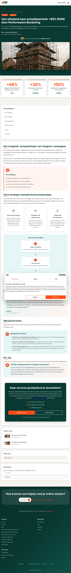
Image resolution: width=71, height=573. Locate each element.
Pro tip (6, 129)
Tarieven (39, 529)
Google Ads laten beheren (39, 398)
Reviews (3, 557)
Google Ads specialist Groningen (9, 532)
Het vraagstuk (8, 112)
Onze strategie (8, 117)
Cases (7, 11)
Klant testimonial (9, 121)
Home (2, 11)
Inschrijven (7, 476)
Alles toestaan (55, 297)
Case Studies (40, 522)
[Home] (4, 2)
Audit (38, 524)
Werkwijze (39, 527)
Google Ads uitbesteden (7, 537)
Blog (2, 527)
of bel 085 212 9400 (47, 499)
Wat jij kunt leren (9, 125)
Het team (7, 134)
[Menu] (68, 2)
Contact (3, 522)
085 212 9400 (61, 2)
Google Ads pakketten (6, 539)
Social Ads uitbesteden (7, 542)
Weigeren (35, 297)
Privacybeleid (4, 552)
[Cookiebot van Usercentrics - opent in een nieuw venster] (60, 275)
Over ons (3, 524)
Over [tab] (56, 279)
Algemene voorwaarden (7, 555)
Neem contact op (37, 499)
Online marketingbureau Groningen (10, 529)
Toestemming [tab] (14, 279)
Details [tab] (35, 279)
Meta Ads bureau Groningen (8, 534)
